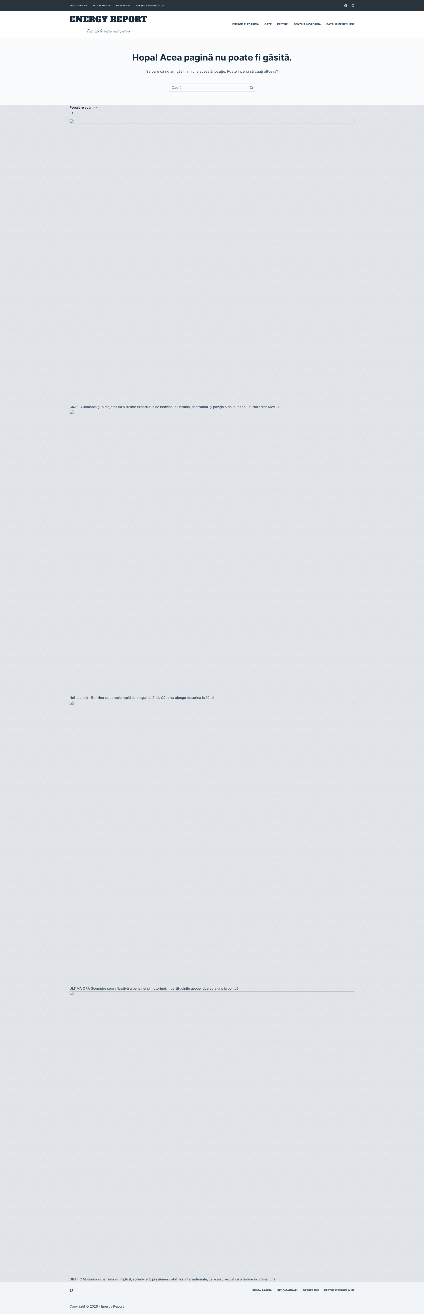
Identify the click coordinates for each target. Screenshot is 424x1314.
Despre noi (123, 5)
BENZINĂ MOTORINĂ (307, 24)
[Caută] (353, 5)
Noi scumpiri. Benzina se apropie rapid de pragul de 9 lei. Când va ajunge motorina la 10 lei (142, 698)
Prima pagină (78, 5)
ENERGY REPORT (108, 19)
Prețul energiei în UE (150, 5)
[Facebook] (345, 5)
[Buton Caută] (251, 87)
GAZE (268, 24)
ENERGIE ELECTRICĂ (245, 24)
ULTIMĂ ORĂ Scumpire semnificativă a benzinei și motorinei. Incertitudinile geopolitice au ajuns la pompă (154, 988)
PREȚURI (282, 24)
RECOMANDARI (102, 5)
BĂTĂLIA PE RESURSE (340, 24)
